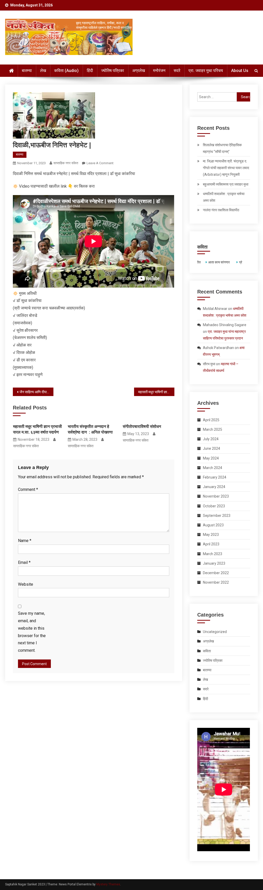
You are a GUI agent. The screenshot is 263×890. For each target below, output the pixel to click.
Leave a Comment (100, 163)
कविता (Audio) (66, 70)
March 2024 (212, 468)
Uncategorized (215, 632)
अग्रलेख (138, 70)
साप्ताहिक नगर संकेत (65, 163)
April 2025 (211, 420)
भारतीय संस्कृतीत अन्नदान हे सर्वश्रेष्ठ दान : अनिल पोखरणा (90, 429)
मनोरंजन (159, 70)
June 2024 (211, 448)
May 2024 (211, 458)
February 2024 (214, 477)
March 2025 (212, 429)
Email (24, 562)
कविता (207, 651)
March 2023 (212, 554)
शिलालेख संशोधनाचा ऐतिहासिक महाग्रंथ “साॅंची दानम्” (222, 148)
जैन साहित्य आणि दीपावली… (36, 392)
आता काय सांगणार (218, 262)
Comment (28, 489)
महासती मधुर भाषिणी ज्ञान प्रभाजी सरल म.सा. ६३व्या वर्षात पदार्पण (156, 392)
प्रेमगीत (243, 262)
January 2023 (214, 563)
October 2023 (214, 506)
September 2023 (216, 515)
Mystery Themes (108, 884)
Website (25, 584)
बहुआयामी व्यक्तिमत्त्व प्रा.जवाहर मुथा (225, 184)
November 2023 (216, 496)
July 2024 (211, 439)
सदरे (177, 70)
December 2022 (216, 573)
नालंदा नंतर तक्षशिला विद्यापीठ (221, 210)
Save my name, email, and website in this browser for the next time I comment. (32, 632)
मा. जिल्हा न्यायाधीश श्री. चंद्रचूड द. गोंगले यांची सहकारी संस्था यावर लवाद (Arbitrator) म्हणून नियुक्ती (226, 168)
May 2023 (211, 535)
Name (24, 540)
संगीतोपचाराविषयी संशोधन (142, 426)
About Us (239, 70)
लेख (43, 70)
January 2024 (214, 487)
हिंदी (90, 70)
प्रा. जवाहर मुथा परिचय (206, 70)
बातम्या (27, 70)
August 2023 (213, 525)
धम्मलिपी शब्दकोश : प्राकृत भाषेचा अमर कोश (224, 197)
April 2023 (211, 544)
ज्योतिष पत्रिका (112, 70)
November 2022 (216, 582)
